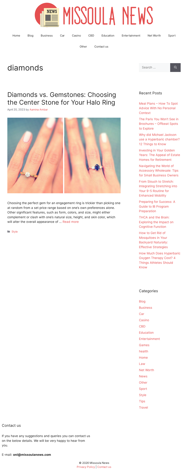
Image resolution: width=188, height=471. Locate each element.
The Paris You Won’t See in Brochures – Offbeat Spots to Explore (158, 123)
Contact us (101, 46)
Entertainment (131, 35)
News (143, 376)
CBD (91, 35)
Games (144, 345)
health (143, 351)
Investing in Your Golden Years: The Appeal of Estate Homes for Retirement (159, 155)
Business (47, 35)
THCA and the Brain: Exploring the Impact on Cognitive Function (156, 222)
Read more (71, 222)
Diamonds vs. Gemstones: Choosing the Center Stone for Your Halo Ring (61, 98)
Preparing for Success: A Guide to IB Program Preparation (157, 206)
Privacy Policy (86, 467)
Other (83, 46)
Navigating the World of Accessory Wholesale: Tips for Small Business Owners (158, 170)
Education (108, 35)
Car (62, 35)
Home (16, 35)
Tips (142, 401)
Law (142, 364)
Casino (76, 35)
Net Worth (154, 35)
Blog (30, 35)
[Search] (175, 67)
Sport (172, 35)
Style (15, 231)
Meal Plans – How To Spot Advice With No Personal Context (158, 108)
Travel (143, 407)
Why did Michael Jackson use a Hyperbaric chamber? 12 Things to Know (159, 139)
